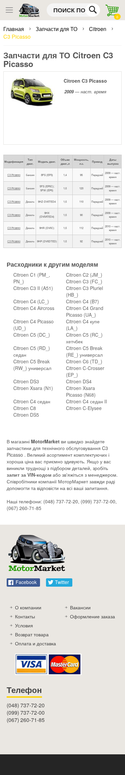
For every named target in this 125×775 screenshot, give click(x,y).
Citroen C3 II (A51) (33, 288)
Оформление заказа (92, 616)
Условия (24, 625)
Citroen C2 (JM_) (84, 274)
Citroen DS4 (79, 381)
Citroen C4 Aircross (33, 308)
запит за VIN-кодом (29, 474)
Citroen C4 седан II (86, 401)
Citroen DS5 (26, 414)
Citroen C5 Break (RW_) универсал (32, 364)
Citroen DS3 (26, 381)
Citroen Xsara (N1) (33, 388)
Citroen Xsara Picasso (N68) (81, 391)
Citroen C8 (24, 408)
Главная (14, 29)
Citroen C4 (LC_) (31, 301)
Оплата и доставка (35, 643)
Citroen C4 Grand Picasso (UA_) (84, 311)
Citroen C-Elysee (84, 408)
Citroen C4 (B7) (82, 301)
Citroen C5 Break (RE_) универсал (84, 351)
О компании (28, 607)
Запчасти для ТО (57, 29)
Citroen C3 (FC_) (84, 281)
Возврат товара (32, 634)
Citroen (98, 29)
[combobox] (73, 10)
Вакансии (80, 607)
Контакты (25, 616)
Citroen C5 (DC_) (31, 334)
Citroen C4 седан (31, 401)
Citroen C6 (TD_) (84, 361)
